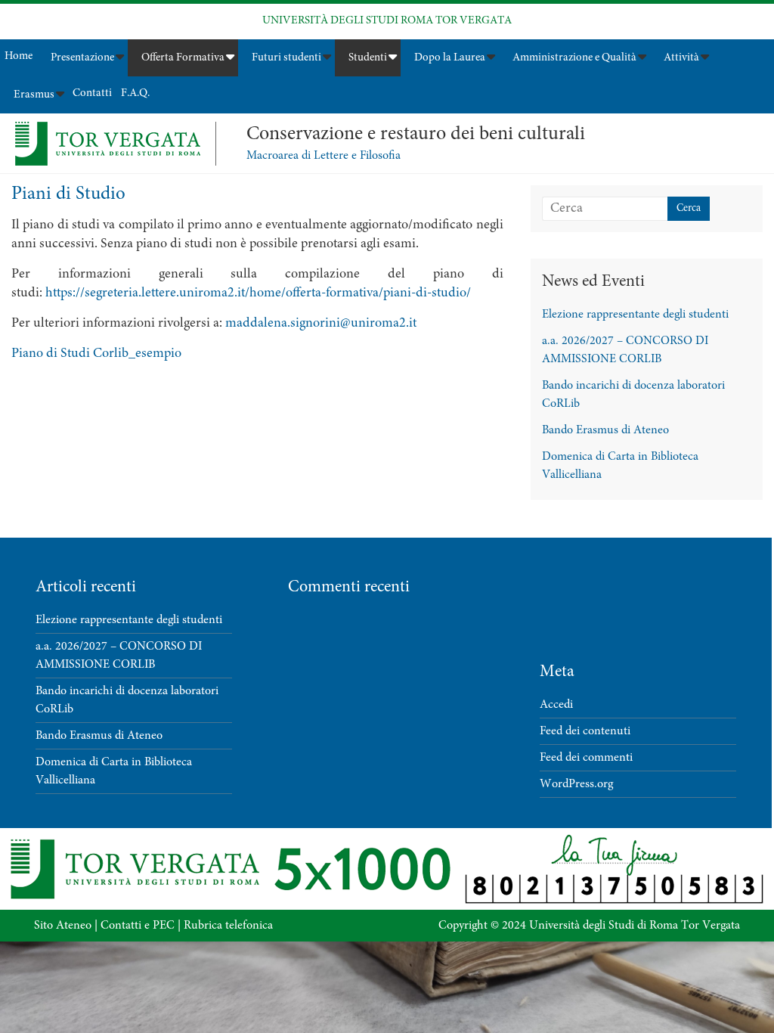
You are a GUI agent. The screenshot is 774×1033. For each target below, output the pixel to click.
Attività (681, 58)
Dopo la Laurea (449, 58)
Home (19, 56)
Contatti (92, 93)
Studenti (367, 58)
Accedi (556, 705)
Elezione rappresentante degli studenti (635, 315)
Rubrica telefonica (228, 926)
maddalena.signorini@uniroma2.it (320, 323)
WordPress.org (576, 784)
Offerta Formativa (182, 58)
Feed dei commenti (586, 758)
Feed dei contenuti (585, 731)
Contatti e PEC (138, 926)
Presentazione (82, 58)
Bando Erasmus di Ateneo (605, 430)
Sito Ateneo (62, 926)
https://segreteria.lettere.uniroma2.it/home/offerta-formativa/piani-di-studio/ (258, 293)
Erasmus (34, 95)
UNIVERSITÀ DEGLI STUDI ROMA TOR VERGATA (387, 20)
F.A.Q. (135, 93)
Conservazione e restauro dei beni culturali (415, 134)
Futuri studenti (286, 58)
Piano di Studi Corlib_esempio (96, 354)
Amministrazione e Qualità (574, 58)
